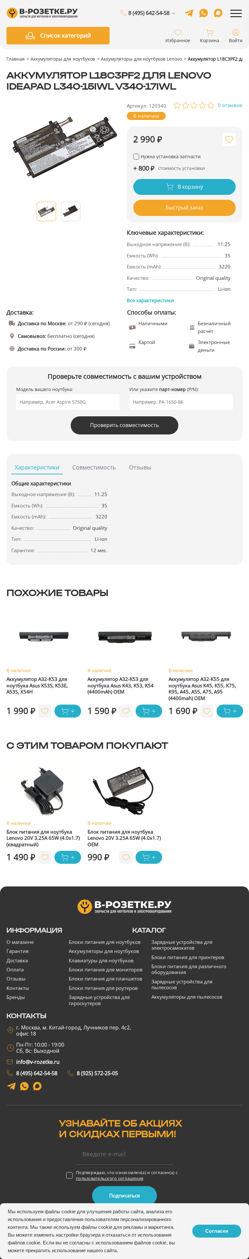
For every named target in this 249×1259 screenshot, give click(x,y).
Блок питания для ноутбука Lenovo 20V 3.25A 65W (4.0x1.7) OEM (124, 838)
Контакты (17, 988)
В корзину (189, 186)
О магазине (20, 942)
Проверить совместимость (124, 425)
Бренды (15, 997)
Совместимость (94, 467)
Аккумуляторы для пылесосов (186, 996)
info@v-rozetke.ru (38, 1061)
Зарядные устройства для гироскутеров (99, 1000)
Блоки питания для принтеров (187, 957)
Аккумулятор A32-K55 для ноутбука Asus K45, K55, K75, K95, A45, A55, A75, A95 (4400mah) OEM (202, 688)
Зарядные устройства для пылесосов (181, 984)
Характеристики (37, 467)
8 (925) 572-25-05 (149, 21)
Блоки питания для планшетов (105, 978)
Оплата (15, 969)
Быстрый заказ (184, 207)
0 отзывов (230, 105)
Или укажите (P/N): (164, 389)
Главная (15, 59)
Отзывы (140, 467)
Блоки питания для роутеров (103, 988)
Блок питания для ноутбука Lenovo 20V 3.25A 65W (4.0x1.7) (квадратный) (43, 838)
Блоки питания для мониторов (106, 969)
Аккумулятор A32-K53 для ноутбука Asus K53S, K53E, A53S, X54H (37, 685)
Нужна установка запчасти (171, 156)
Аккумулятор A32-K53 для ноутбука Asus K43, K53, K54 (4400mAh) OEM (121, 685)
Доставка (17, 960)
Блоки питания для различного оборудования (188, 969)
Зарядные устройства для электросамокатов (181, 945)
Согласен (216, 1231)
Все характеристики (150, 300)
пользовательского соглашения (109, 1178)
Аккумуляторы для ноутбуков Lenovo (141, 59)
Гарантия (17, 951)
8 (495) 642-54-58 (149, 13)
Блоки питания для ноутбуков (105, 942)
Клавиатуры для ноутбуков (101, 960)
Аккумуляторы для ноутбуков (62, 59)
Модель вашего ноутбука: (44, 389)
